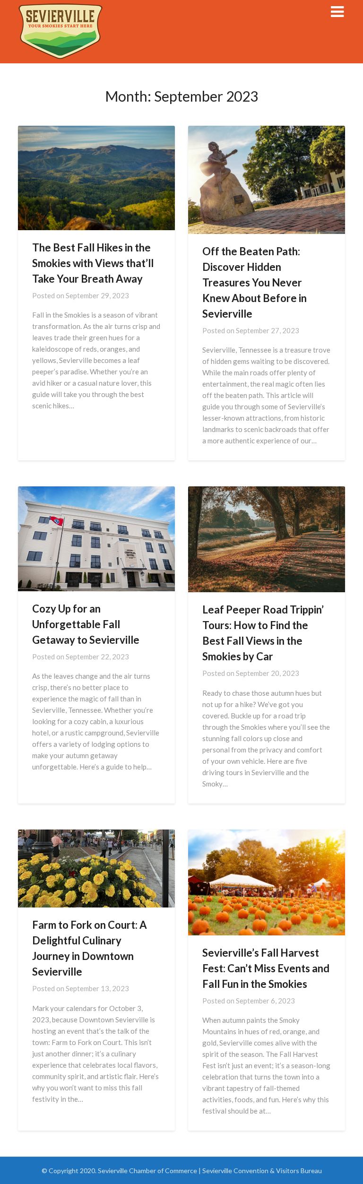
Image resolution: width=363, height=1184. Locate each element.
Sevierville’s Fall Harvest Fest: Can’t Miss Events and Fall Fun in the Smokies (265, 968)
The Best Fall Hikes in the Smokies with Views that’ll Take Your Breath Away (93, 263)
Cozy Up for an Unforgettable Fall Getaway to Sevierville (85, 624)
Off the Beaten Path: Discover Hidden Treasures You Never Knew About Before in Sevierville (254, 282)
